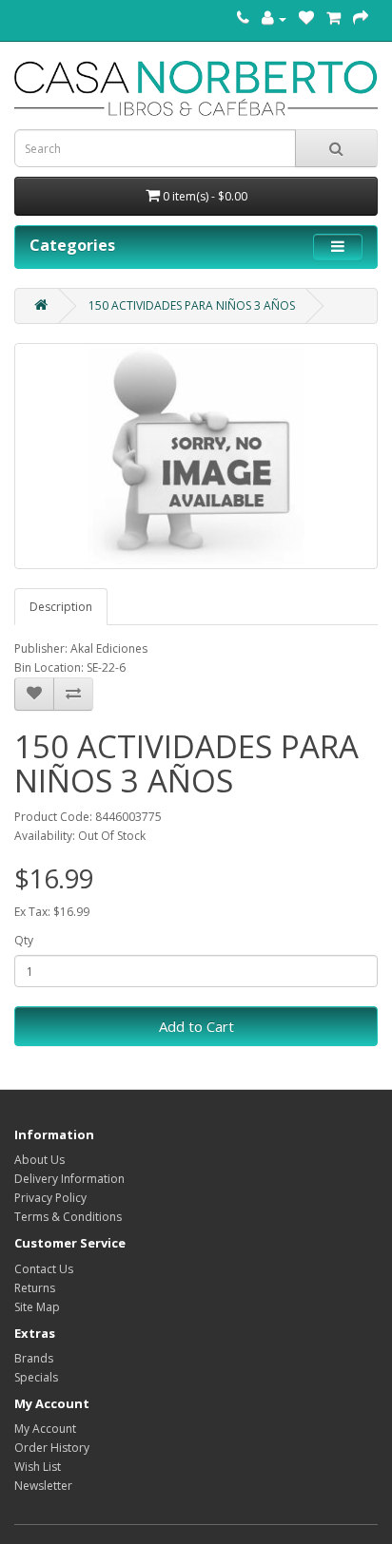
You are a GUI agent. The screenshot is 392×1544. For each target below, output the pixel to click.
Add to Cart (196, 1026)
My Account (45, 1428)
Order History (51, 1447)
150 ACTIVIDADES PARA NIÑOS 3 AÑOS (191, 305)
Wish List (37, 1466)
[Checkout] (360, 18)
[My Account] (274, 18)
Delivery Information (69, 1179)
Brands (33, 1358)
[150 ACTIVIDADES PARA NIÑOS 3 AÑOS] (196, 456)
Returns (34, 1288)
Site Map (37, 1307)
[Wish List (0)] (306, 18)
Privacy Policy (50, 1198)
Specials (36, 1377)
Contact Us (43, 1269)
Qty (23, 940)
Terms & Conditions (68, 1217)
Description (60, 607)
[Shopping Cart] (333, 18)
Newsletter (43, 1485)
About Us (39, 1160)
